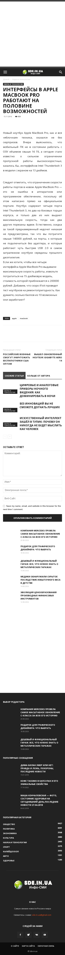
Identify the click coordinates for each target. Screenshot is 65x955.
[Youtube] (45, 935)
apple (14, 318)
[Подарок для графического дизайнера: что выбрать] (10, 550)
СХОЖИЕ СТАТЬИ (14, 375)
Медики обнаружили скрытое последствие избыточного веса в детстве (40, 579)
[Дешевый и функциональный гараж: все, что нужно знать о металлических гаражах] (10, 564)
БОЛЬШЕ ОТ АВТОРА (38, 375)
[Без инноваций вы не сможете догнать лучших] (10, 407)
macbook (24, 318)
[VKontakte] (37, 935)
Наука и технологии (21, 79)
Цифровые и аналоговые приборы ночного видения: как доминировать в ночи (39, 390)
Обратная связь (46, 946)
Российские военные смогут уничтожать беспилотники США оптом (17, 359)
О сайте (15, 946)
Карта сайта (28, 946)
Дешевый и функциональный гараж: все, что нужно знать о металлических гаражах (39, 564)
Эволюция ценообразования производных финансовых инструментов (39, 595)
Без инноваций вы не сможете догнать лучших (40, 405)
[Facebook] (20, 935)
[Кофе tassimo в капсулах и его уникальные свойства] (10, 784)
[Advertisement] (32, 34)
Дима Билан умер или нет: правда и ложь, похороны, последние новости (37, 768)
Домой (6, 79)
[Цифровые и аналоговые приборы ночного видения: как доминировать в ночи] (10, 388)
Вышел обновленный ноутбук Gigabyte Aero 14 (47, 357)
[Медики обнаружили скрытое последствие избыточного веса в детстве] (10, 580)
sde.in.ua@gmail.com (41, 915)
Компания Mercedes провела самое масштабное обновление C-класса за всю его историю (40, 533)
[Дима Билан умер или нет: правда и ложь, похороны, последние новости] (10, 769)
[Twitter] (28, 935)
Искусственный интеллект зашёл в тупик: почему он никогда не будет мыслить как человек (41, 423)
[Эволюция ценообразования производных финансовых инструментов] (10, 596)
